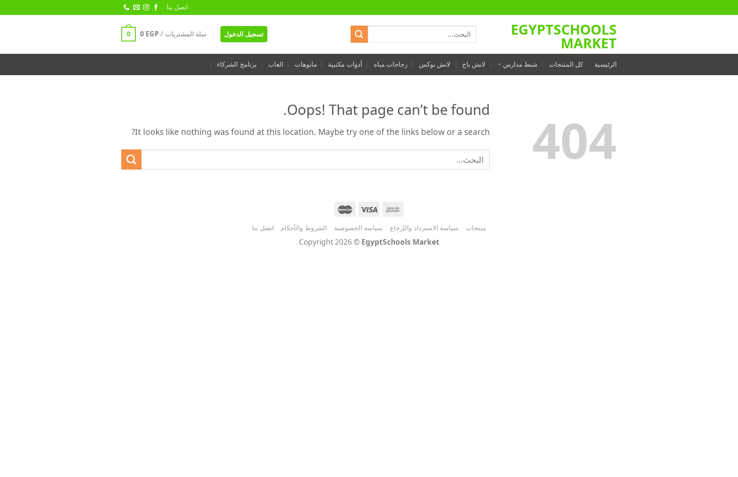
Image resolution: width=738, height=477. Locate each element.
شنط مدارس (520, 64)
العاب (275, 64)
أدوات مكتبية (345, 64)
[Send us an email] (136, 7)
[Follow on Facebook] (155, 7)
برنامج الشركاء (236, 64)
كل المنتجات (566, 64)
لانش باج (474, 64)
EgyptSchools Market (564, 36)
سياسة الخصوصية (358, 227)
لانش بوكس (435, 64)
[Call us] (126, 7)
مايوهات (306, 64)
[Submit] (359, 34)
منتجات (476, 227)
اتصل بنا (177, 7)
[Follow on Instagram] (146, 7)
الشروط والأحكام (304, 227)
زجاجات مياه (390, 64)
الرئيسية (605, 64)
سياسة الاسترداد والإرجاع (424, 227)
